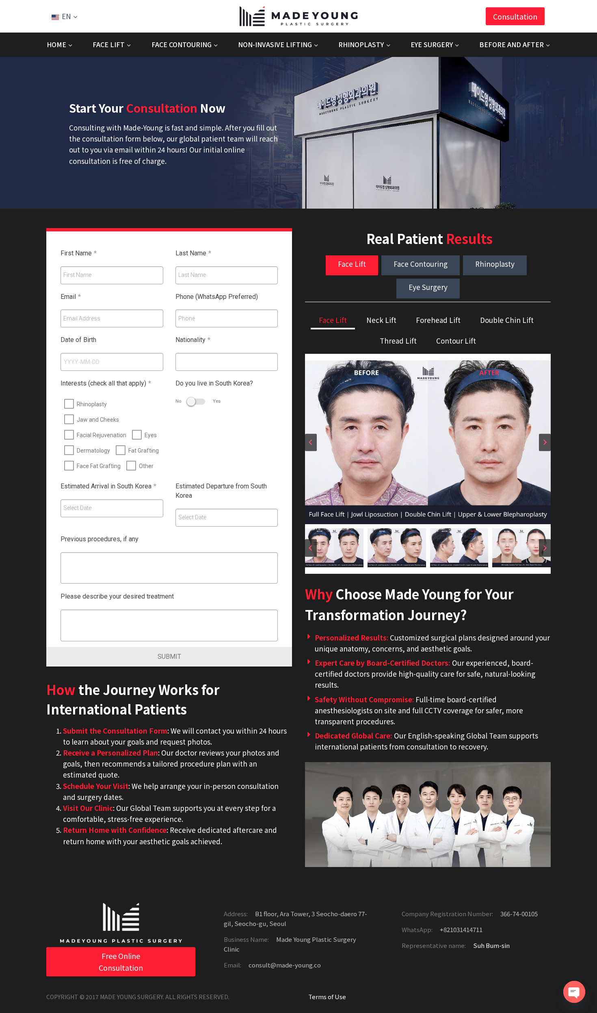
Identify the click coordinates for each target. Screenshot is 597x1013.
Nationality (192, 340)
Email (71, 297)
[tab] (352, 265)
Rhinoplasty (92, 404)
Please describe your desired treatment (117, 596)
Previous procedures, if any (99, 539)
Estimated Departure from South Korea (221, 490)
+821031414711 (460, 929)
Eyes (151, 435)
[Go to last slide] (311, 442)
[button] (334, 547)
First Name (79, 253)
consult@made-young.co (284, 965)
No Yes (198, 401)
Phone (186, 318)
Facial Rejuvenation (101, 435)
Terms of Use (327, 996)
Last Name (193, 253)
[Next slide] (545, 442)
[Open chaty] (574, 992)
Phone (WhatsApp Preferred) (216, 297)
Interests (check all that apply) (106, 383)
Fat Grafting (143, 450)
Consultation (515, 16)
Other (146, 466)
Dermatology (93, 450)
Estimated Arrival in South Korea (108, 486)
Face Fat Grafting (99, 466)
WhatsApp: (417, 929)
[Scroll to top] (574, 980)
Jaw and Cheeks (98, 419)
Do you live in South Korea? (214, 383)
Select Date (77, 508)
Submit (169, 656)
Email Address (81, 318)
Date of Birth (78, 340)
